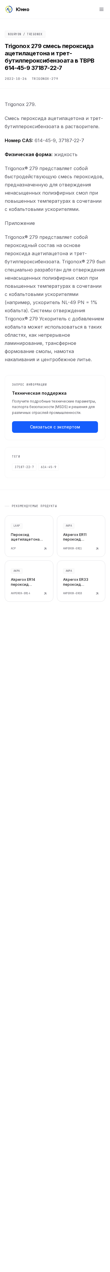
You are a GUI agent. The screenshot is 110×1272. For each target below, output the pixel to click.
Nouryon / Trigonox (25, 34)
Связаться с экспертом (55, 426)
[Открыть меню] (101, 9)
